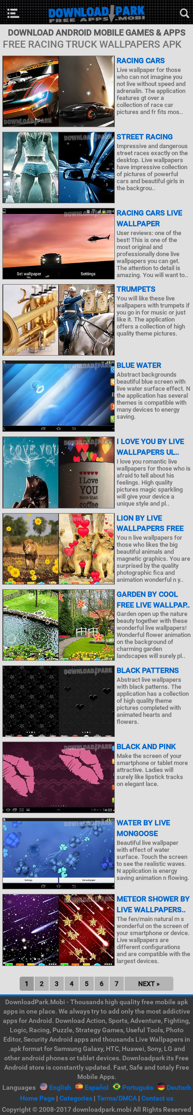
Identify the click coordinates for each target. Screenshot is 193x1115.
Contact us (157, 1098)
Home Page (37, 1098)
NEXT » (149, 983)
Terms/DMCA (117, 1098)
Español (97, 1087)
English (60, 1087)
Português (137, 1087)
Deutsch (179, 1087)
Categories (75, 1098)
